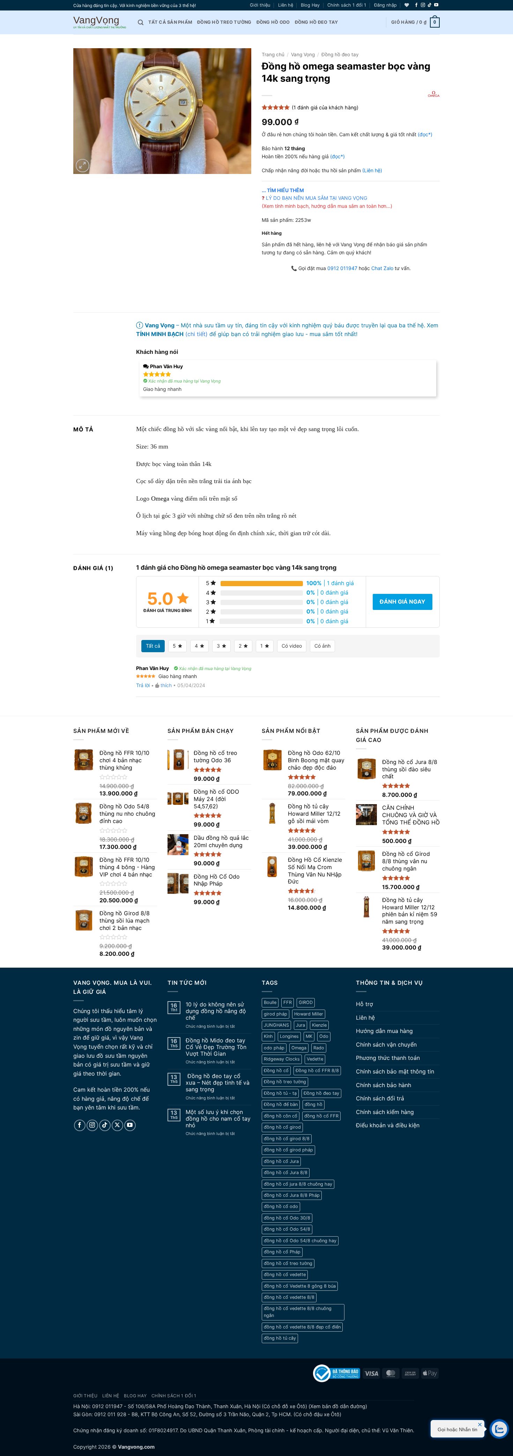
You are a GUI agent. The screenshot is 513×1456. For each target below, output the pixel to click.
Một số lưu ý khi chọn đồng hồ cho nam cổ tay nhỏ (218, 1119)
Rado (318, 1047)
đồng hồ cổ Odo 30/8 (287, 1218)
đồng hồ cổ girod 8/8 (287, 1138)
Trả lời (143, 685)
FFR (287, 1002)
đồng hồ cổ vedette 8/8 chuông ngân (298, 1312)
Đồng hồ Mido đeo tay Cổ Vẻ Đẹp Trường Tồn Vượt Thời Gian (216, 1047)
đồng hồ (313, 1104)
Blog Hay (310, 5)
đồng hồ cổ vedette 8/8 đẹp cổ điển (302, 1327)
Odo (323, 1036)
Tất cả (153, 646)
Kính (268, 1036)
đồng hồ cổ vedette (285, 1274)
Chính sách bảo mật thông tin (395, 1071)
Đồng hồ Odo (273, 22)
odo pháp (274, 1047)
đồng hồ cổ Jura (281, 1161)
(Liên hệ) (372, 170)
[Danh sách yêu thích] (406, 5)
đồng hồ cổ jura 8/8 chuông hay (298, 1184)
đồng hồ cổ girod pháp (288, 1149)
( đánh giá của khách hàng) (325, 107)
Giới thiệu (260, 5)
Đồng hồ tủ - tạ (280, 1093)
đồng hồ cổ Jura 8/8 (285, 1172)
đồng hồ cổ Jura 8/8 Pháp (292, 1195)
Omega (159, 498)
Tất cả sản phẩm (170, 22)
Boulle (270, 1002)
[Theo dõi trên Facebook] (416, 5)
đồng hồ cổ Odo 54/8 (287, 1229)
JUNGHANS (276, 1025)
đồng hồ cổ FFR (321, 1116)
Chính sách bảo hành (383, 1085)
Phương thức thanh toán (388, 1057)
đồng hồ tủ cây (280, 1338)
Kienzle (319, 1025)
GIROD (306, 1002)
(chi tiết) (196, 333)
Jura (300, 1025)
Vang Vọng (303, 54)
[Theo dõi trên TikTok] (430, 5)
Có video (292, 646)
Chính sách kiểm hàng (385, 1111)
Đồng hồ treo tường (224, 22)
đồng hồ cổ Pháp (282, 1251)
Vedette (315, 1059)
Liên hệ (285, 5)
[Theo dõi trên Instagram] (423, 5)
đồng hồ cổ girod (282, 1127)
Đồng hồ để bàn (281, 1104)
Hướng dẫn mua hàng (384, 1030)
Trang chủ (273, 54)
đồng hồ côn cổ (280, 1116)
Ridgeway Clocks (282, 1059)
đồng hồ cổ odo (281, 1206)
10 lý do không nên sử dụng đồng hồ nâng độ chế (216, 1011)
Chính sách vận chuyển (386, 1044)
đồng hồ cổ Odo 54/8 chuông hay (300, 1240)
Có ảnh (322, 646)
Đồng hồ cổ (276, 1070)
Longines (289, 1036)
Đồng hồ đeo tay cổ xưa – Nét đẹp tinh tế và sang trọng (218, 1083)
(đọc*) (425, 134)
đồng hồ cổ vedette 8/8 (289, 1297)
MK (309, 1036)
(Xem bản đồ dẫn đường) (337, 1406)
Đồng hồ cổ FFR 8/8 (317, 1070)
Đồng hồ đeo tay (316, 22)
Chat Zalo (382, 268)
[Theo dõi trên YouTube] (436, 5)
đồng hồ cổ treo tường (288, 1263)
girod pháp (275, 1014)
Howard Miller (308, 1014)
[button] (385, 5)
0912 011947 (342, 268)
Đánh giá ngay (402, 601)
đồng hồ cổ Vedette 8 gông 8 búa (300, 1286)
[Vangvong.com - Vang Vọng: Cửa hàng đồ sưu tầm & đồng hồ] (100, 22)
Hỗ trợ (364, 1003)
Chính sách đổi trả (380, 1098)
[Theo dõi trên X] (117, 1125)
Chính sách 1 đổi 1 (346, 5)
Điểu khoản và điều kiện (387, 1125)
